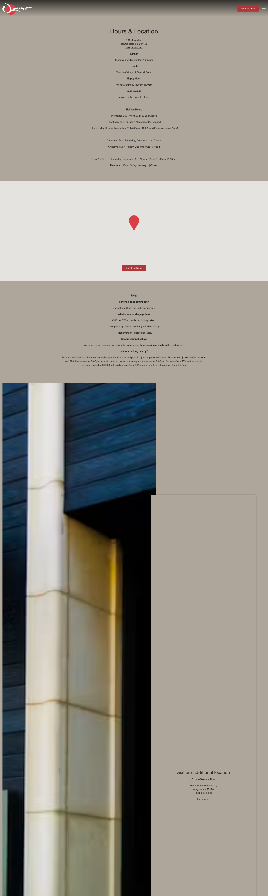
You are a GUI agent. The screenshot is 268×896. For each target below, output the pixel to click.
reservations (248, 8)
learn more (203, 799)
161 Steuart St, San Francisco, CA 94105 (134, 41)
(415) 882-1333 (134, 47)
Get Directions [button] (134, 268)
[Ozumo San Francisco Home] (17, 8)
